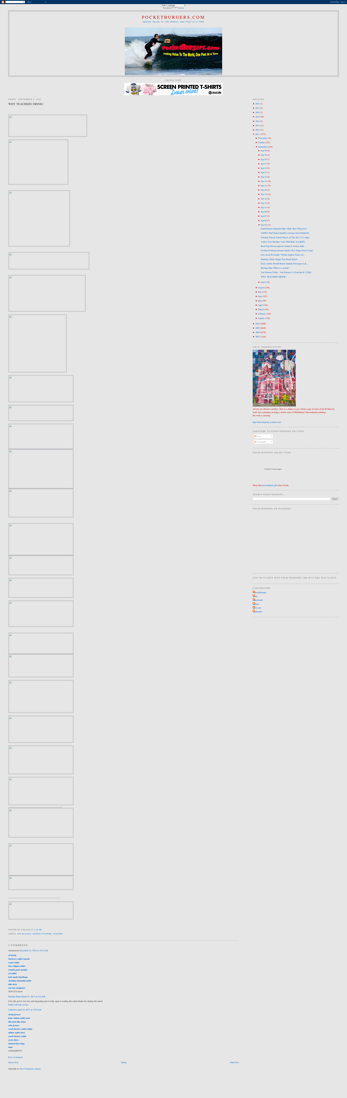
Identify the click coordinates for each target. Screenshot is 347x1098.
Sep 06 (264, 220)
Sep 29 (264, 154)
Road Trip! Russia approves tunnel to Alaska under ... (283, 246)
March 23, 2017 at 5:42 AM (33, 996)
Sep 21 (264, 185)
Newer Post (13, 1062)
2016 (257, 112)
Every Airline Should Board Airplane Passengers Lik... (284, 263)
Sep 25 (264, 172)
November (262, 138)
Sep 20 (264, 189)
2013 (257, 125)
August (261, 287)
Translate (180, 8)
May (260, 300)
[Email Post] (42, 930)
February (262, 313)
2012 (257, 129)
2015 (257, 116)
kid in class (24, 934)
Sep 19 (264, 194)
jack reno (257, 607)
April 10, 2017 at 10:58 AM (29, 1009)
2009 (257, 327)
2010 (257, 323)
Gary (255, 596)
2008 (257, 332)
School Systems (42, 934)
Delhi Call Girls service (18, 1004)
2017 (257, 108)
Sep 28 (264, 159)
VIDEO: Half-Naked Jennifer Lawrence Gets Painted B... (285, 232)
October (261, 142)
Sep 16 (264, 198)
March (261, 309)
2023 (257, 103)
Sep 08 (264, 211)
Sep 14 (264, 207)
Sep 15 (264, 202)
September (262, 146)
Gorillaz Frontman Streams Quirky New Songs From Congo (287, 250)
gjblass (256, 603)
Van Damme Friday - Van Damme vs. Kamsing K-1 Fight (286, 272)
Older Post (234, 1062)
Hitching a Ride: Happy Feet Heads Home (279, 259)
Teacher (58, 934)
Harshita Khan (14, 996)
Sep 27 (264, 163)
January (261, 318)
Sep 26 (264, 168)
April (260, 305)
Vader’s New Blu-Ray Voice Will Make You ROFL (283, 241)
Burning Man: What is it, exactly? (275, 267)
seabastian (257, 611)
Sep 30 (264, 150)
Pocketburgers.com (173, 17)
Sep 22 (264, 181)
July (260, 291)
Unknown (12, 1009)
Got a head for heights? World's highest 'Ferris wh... (283, 254)
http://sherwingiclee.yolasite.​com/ (267, 422)
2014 (257, 121)
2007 (257, 336)
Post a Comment (15, 1057)
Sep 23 (264, 176)
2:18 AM (38, 930)
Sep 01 (264, 282)
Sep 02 (264, 224)
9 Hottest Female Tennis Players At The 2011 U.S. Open (285, 237)
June (260, 296)
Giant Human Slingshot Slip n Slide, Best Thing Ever (284, 228)
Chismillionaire (259, 592)
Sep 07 (264, 216)
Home (124, 1062)
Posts (258, 436)
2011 (257, 134)
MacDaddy (258, 600)
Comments (261, 441)
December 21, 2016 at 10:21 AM (34, 950)
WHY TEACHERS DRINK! (26, 104)
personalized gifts (270, 485)
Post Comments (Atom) (30, 1068)
